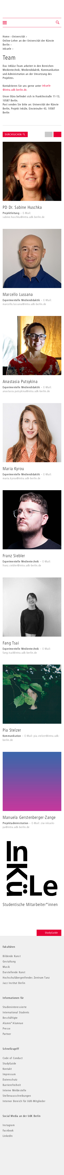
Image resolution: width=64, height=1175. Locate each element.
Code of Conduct (13, 1058)
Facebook (8, 1130)
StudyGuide (51, 932)
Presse (6, 1028)
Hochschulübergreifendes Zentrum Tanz (26, 977)
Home (6, 36)
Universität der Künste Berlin (17, 6)
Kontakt (7, 1069)
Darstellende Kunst (14, 972)
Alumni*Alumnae (13, 1023)
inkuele (7, 48)
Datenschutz (10, 1079)
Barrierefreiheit (12, 1085)
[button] (57, 22)
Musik (6, 967)
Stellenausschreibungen (17, 1095)
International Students (16, 1012)
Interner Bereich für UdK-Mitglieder (24, 1101)
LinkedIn (8, 1136)
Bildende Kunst (12, 956)
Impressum (9, 1074)
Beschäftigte (10, 1017)
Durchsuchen (13, 134)
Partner (7, 1034)
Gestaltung (9, 961)
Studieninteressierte (15, 1007)
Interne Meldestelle (14, 1090)
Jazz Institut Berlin (14, 983)
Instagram (9, 1125)
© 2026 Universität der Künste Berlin (21, 1151)
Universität (18, 36)
